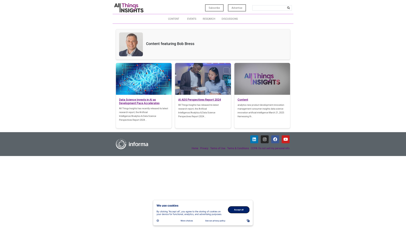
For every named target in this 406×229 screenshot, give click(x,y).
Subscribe (214, 7)
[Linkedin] (254, 139)
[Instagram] (265, 139)
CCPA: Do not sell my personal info (270, 148)
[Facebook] (275, 139)
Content (173, 18)
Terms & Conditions (238, 148)
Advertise (237, 7)
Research (209, 18)
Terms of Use (217, 148)
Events (191, 18)
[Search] (288, 7)
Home (195, 148)
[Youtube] (286, 139)
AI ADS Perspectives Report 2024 (199, 99)
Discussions (230, 18)
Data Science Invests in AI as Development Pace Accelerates (139, 101)
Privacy (204, 148)
